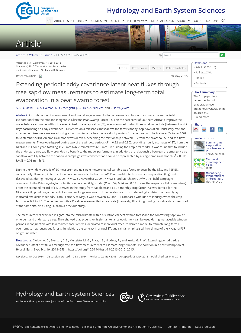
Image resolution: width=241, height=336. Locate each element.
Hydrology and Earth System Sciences (166, 10)
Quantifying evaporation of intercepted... (215, 175)
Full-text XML (203, 72)
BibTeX (199, 78)
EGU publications (205, 21)
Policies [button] (116, 21)
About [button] (182, 21)
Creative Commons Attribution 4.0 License (134, 326)
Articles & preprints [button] (69, 21)
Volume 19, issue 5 (41, 55)
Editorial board (162, 21)
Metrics (156, 68)
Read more (202, 117)
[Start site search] (222, 55)
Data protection (205, 326)
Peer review (139, 68)
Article (123, 68)
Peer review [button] (136, 21)
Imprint (186, 326)
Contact (172, 326)
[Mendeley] (195, 129)
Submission (98, 21)
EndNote (200, 83)
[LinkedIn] (220, 129)
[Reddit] (204, 129)
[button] (160, 55)
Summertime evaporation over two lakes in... (215, 147)
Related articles (176, 68)
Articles (20, 55)
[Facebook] (212, 129)
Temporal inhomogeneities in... (215, 162)
